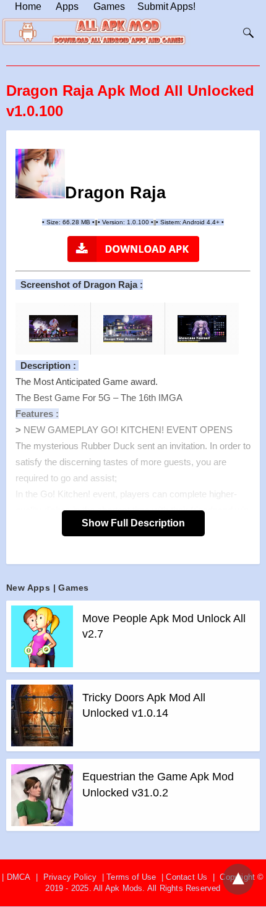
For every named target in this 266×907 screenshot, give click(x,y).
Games (109, 6)
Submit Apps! (166, 6)
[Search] (245, 33)
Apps (67, 6)
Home (28, 6)
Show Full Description (133, 523)
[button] (40, 173)
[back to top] (238, 879)
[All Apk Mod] (96, 42)
